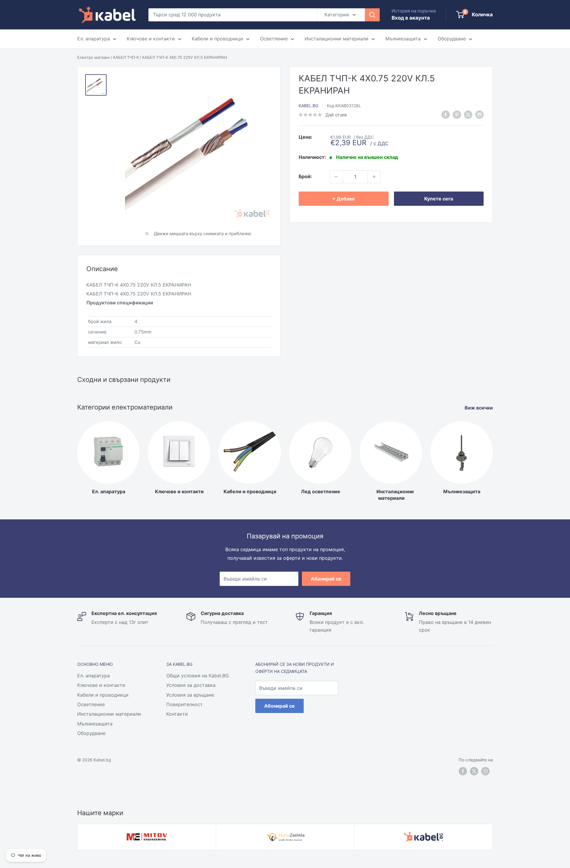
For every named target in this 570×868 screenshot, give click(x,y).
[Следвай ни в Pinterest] (457, 114)
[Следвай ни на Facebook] (463, 771)
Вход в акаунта (411, 18)
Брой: (305, 176)
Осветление (274, 39)
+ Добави (343, 199)
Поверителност (184, 704)
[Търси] (372, 14)
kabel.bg (308, 105)
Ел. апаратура (93, 39)
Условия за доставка (191, 685)
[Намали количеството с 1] (336, 176)
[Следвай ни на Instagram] (485, 771)
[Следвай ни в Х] (468, 114)
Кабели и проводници (217, 39)
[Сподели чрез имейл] (479, 114)
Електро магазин (93, 57)
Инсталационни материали (336, 39)
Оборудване (452, 39)
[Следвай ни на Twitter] (474, 771)
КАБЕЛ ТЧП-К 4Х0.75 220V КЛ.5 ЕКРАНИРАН (184, 57)
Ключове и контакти (151, 39)
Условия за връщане (190, 695)
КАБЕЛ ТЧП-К (126, 57)
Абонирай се (326, 579)
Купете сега (438, 199)
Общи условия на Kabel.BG (197, 676)
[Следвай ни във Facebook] (445, 114)
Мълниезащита (403, 39)
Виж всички (479, 408)
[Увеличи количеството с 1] (374, 176)
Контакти (177, 714)
